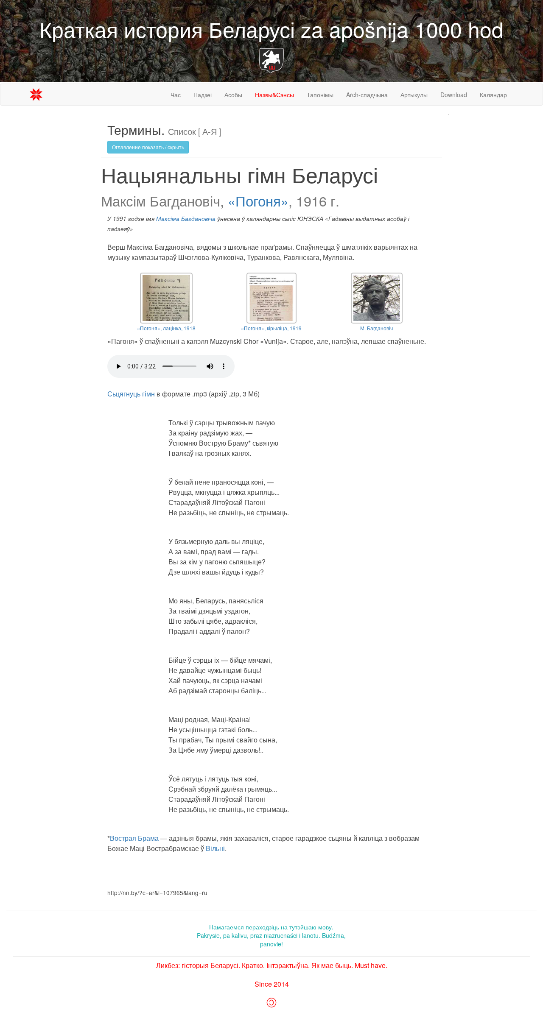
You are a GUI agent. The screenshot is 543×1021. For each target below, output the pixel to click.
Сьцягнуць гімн (132, 394)
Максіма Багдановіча (186, 219)
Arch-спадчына (367, 94)
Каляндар (493, 94)
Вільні (215, 848)
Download (453, 94)
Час (176, 94)
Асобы (233, 94)
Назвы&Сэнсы (274, 94)
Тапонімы (320, 94)
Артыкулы (414, 94)
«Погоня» (258, 200)
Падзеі (202, 94)
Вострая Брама (134, 838)
